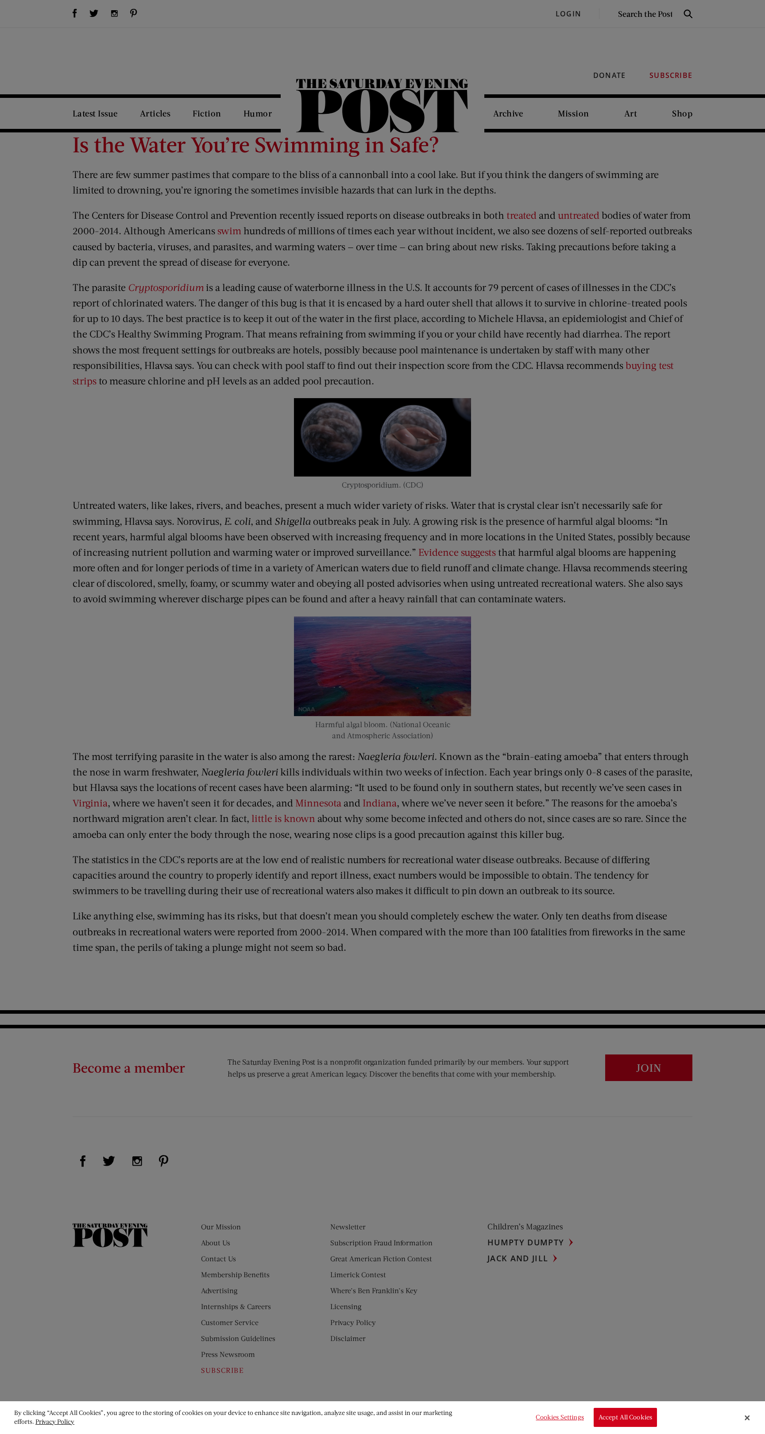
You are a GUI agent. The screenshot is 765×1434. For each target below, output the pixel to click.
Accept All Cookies (626, 1417)
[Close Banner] (747, 1418)
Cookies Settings (559, 1417)
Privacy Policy (54, 1421)
